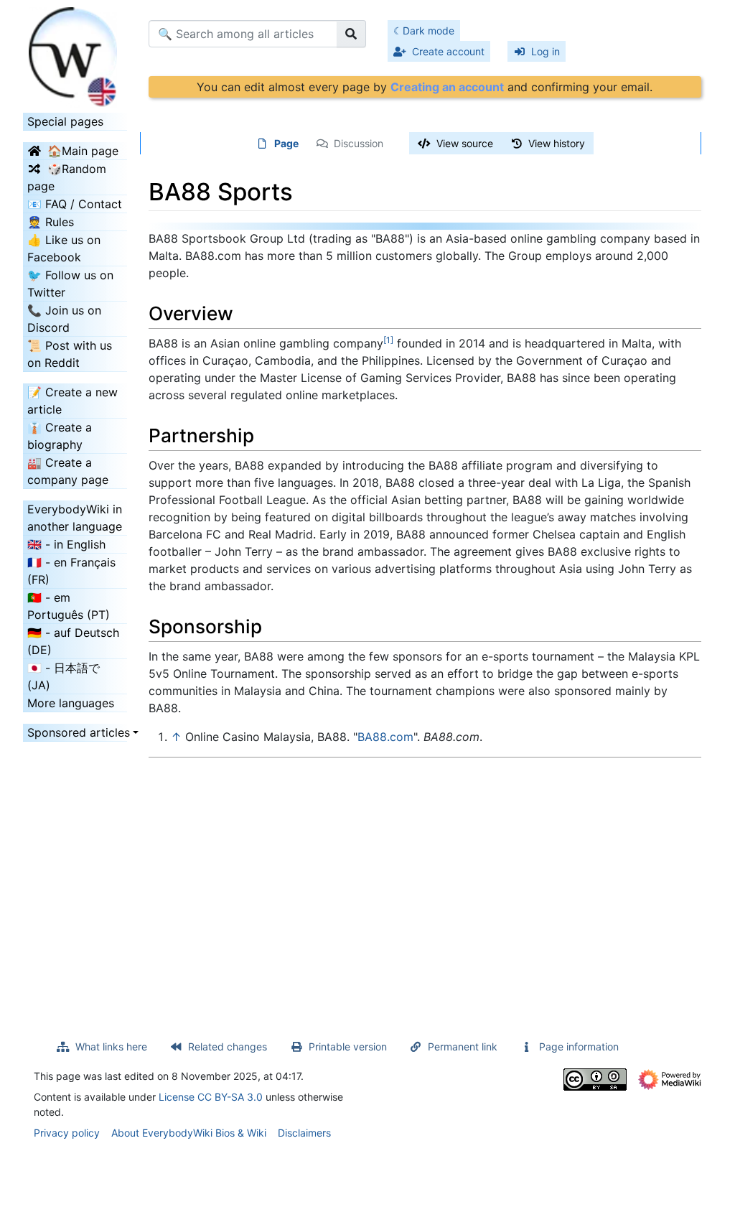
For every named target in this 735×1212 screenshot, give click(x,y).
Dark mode (428, 30)
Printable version (348, 1046)
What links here (111, 1046)
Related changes (227, 1046)
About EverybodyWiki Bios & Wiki (188, 1133)
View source (464, 143)
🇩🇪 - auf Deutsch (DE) (73, 641)
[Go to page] (351, 33)
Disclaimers (304, 1133)
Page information (579, 1046)
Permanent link (462, 1046)
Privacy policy (67, 1133)
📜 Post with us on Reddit (69, 354)
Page (286, 143)
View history (556, 143)
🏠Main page (82, 151)
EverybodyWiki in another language (74, 517)
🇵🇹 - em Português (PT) (68, 606)
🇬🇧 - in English (66, 544)
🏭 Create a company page (67, 471)
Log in (545, 51)
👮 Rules (50, 222)
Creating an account (447, 87)
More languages (70, 703)
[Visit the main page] (75, 52)
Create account (448, 51)
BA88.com (385, 736)
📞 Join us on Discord (64, 319)
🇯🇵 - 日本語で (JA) (63, 676)
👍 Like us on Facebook (63, 248)
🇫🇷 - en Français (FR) (71, 571)
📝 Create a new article (72, 400)
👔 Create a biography (59, 436)
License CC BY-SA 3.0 (211, 1097)
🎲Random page (66, 177)
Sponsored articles (75, 732)
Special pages (65, 121)
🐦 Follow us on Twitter (70, 283)
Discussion (358, 143)
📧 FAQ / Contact (74, 204)
